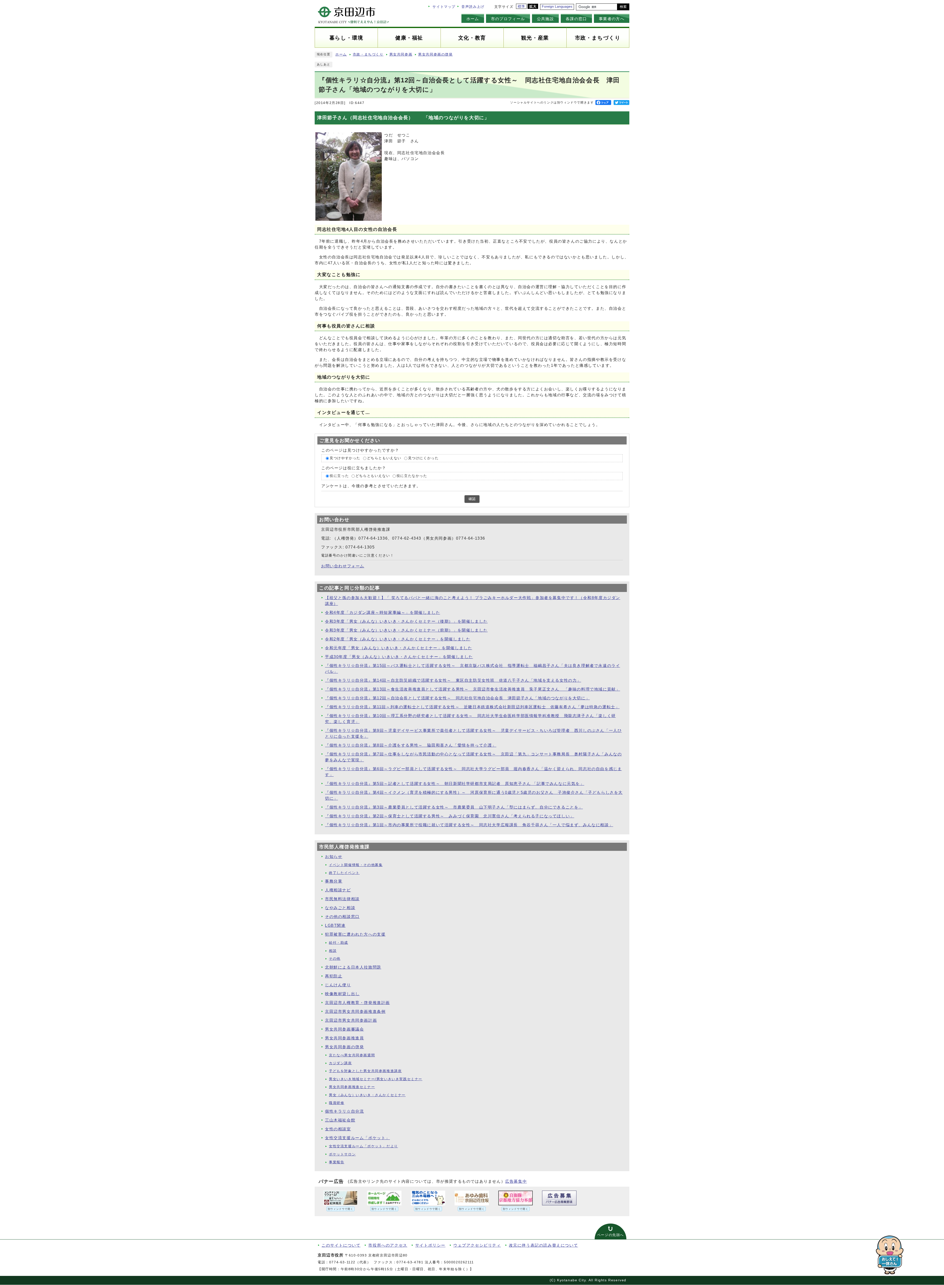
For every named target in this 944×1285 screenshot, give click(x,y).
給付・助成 (338, 943)
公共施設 (545, 18)
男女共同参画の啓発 (435, 54)
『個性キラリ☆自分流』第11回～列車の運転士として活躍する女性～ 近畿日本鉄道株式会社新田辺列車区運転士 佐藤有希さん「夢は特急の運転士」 (472, 707)
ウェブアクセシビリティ (477, 1245)
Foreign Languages (557, 6)
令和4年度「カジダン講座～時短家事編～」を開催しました (382, 612)
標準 (521, 6)
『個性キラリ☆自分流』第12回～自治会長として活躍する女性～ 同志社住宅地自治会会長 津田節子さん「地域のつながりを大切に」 (457, 698)
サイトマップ (444, 7)
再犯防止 (333, 976)
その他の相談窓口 (342, 917)
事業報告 (336, 1162)
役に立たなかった (412, 476)
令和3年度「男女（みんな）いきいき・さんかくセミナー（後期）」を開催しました (406, 621)
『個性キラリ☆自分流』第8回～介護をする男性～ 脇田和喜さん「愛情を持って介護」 (410, 745)
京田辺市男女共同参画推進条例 (355, 1011)
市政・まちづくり (368, 54)
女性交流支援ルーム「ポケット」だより (363, 1146)
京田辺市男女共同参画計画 (351, 1020)
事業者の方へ (611, 18)
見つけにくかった (423, 458)
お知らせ (333, 857)
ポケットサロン (342, 1154)
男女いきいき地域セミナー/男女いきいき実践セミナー (375, 1079)
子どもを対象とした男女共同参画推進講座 (365, 1071)
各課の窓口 (576, 18)
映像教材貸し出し (342, 994)
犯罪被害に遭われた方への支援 (355, 934)
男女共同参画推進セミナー (352, 1087)
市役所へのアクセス (387, 1245)
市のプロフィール (508, 18)
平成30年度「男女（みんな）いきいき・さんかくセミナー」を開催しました (399, 657)
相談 (333, 951)
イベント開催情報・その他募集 (356, 865)
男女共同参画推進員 (344, 1038)
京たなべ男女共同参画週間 (352, 1055)
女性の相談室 (338, 1129)
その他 (334, 958)
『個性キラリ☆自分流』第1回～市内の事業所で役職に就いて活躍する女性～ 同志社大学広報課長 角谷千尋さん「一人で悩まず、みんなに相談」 (469, 825)
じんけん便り (338, 985)
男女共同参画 (401, 54)
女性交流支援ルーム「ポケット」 (357, 1138)
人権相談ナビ (338, 890)
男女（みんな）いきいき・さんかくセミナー (367, 1095)
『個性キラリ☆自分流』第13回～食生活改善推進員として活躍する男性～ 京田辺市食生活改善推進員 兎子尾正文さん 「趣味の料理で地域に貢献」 (472, 689)
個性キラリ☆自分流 (344, 1111)
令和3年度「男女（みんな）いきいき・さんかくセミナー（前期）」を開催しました (406, 630)
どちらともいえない (384, 458)
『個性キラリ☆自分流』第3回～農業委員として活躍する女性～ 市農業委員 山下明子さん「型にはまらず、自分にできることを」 (454, 807)
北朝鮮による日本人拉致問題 (353, 967)
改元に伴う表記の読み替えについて (543, 1245)
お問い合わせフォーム (342, 566)
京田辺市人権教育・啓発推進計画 (357, 1003)
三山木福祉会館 (340, 1120)
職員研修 (336, 1103)
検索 (623, 7)
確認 (472, 499)
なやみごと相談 (340, 908)
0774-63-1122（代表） (350, 1262)
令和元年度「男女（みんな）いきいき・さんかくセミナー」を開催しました (398, 648)
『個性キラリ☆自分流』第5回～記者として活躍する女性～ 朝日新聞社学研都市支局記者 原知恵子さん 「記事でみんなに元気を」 (454, 784)
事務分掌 (333, 881)
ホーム (472, 18)
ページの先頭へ (610, 1235)
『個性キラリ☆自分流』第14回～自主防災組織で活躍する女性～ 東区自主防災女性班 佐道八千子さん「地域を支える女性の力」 (453, 680)
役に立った (339, 476)
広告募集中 (516, 1181)
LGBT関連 (335, 925)
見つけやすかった (345, 458)
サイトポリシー (430, 1245)
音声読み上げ (473, 7)
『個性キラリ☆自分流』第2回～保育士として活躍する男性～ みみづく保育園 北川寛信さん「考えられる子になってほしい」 (449, 816)
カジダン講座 (340, 1063)
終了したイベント (344, 873)
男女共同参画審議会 (344, 1029)
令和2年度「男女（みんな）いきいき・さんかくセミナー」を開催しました (397, 639)
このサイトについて (341, 1245)
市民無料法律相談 (342, 899)
